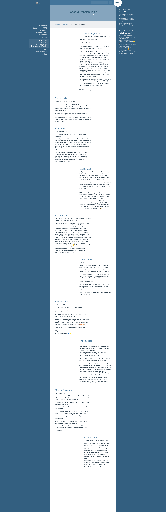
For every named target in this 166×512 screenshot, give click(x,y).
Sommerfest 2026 (39, 28)
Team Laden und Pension (39, 46)
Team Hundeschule (41, 44)
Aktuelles (43, 30)
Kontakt (44, 54)
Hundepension (41, 35)
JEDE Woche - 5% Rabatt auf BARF (127, 32)
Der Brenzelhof (41, 52)
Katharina (44, 42)
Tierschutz (43, 50)
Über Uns (43, 40)
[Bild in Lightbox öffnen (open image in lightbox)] (64, 62)
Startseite (43, 26)
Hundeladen (42, 37)
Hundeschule (41, 32)
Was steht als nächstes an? (124, 10)
